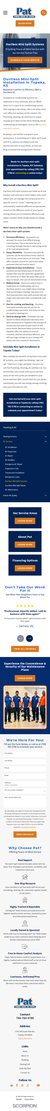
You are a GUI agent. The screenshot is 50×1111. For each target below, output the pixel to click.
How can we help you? (12, 797)
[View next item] (29, 638)
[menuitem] (23, 436)
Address (7, 783)
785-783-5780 (25, 1018)
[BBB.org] (27, 1085)
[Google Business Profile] (11, 1085)
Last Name (8, 761)
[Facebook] (17, 1085)
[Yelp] (22, 1085)
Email (6, 775)
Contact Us (25, 1072)
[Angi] (33, 1085)
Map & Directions (25, 1038)
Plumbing (25, 1060)
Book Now (24, 23)
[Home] (24, 12)
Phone (6, 768)
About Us (25, 1055)
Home (25, 1051)
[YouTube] (38, 1085)
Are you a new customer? (14, 790)
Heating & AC (25, 1064)
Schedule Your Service (25, 60)
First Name (8, 753)
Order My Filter (25, 1068)
